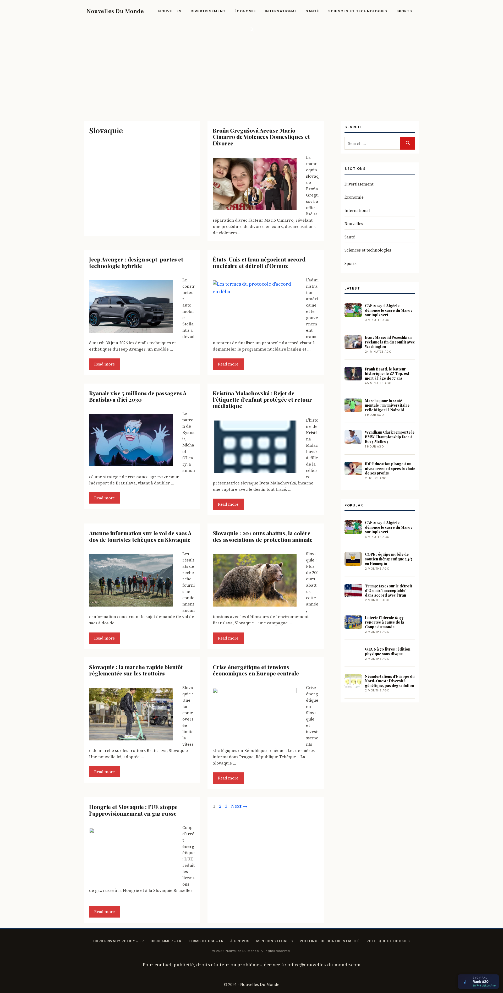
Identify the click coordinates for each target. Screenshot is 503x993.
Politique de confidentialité (329, 941)
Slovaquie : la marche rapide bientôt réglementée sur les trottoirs (136, 670)
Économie (245, 11)
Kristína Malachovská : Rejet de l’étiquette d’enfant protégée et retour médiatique (262, 399)
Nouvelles (170, 11)
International (281, 11)
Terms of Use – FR (205, 941)
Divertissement (208, 11)
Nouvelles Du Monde (115, 11)
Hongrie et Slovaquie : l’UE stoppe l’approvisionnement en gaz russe (133, 810)
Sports (404, 11)
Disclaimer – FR (166, 941)
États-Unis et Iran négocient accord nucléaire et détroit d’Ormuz (259, 262)
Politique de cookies (388, 941)
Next (239, 806)
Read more (104, 364)
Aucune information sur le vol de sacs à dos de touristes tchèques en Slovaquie (140, 536)
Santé (312, 11)
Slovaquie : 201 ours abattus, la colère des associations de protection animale (263, 536)
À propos (239, 941)
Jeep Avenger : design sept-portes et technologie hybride (136, 262)
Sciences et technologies (357, 11)
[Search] (407, 143)
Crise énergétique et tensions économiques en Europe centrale (256, 670)
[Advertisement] (251, 76)
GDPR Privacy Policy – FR (118, 941)
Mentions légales (274, 941)
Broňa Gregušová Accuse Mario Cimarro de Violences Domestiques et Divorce (261, 137)
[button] (251, 29)
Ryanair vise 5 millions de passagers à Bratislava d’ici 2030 (137, 396)
